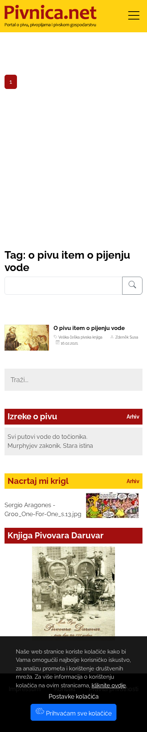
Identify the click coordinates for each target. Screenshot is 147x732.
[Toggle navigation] (133, 17)
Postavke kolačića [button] (74, 696)
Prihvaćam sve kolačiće (78, 713)
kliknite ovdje (109, 685)
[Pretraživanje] (132, 286)
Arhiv (133, 417)
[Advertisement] (73, 172)
